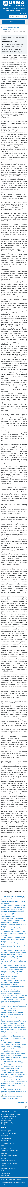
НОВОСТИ (4, 1166)
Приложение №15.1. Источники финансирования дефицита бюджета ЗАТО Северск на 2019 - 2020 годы (13, 1096)
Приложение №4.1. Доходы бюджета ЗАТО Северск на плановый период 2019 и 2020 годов (13, 933)
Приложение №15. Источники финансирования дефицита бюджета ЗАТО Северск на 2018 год (13, 1091)
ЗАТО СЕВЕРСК (5, 1158)
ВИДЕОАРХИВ (5, 1173)
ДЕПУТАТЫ (4, 1136)
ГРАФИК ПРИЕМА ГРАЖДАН (9, 1163)
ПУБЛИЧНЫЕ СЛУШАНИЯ (9, 1156)
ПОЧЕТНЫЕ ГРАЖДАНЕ (8, 1161)
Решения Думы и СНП (8, 29)
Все (21, 1102)
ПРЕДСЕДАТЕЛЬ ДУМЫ (8, 1143)
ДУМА (2, 1146)
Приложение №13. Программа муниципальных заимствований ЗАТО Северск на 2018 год (12, 1063)
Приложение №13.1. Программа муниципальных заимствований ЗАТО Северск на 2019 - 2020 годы (12, 1068)
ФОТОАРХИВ (5, 1176)
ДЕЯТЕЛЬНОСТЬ (6, 1148)
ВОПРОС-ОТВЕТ (6, 1138)
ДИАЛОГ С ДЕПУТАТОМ (8, 1168)
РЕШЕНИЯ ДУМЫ (6, 1131)
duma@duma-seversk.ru (7, 1124)
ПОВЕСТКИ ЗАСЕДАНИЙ (8, 1133)
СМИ (2, 1171)
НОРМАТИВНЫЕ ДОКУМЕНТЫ (10, 1151)
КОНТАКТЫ (4, 1141)
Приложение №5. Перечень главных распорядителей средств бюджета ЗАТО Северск (13, 939)
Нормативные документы (11, 27)
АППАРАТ (4, 1153)
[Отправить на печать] (25, 1106)
